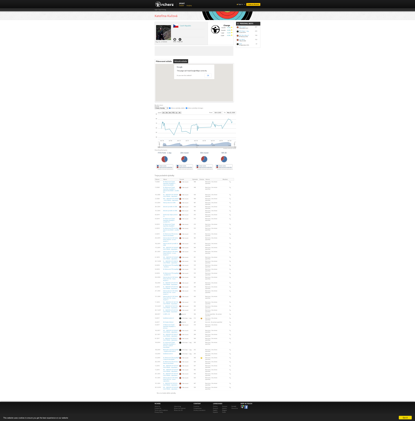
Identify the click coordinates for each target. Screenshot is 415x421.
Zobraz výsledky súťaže (178, 108)
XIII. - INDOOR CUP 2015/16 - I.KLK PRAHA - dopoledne (171, 366)
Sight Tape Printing (160, 9)
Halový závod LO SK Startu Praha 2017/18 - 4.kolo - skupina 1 (170, 298)
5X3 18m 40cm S (244, 35)
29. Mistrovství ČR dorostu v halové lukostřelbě (171, 234)
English (215, 410)
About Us (157, 406)
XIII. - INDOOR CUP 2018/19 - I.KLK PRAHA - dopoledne (171, 248)
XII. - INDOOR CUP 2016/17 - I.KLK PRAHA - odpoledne (171, 335)
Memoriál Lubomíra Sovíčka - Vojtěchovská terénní (171, 350)
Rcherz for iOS (178, 410)
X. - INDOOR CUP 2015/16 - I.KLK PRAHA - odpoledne (170, 384)
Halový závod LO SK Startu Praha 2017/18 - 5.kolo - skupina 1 (170, 292)
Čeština (215, 406)
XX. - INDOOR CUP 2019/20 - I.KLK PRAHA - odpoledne (171, 195)
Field (240, 44)
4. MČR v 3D (166, 314)
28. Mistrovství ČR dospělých (171, 269)
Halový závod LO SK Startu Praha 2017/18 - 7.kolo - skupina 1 (170, 278)
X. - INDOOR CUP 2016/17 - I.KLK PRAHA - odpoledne (170, 339)
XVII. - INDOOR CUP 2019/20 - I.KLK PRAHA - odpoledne (171, 199)
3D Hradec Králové (168, 322)
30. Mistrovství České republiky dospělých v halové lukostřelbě (169, 183)
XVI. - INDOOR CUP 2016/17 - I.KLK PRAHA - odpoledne (171, 331)
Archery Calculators (199, 410)
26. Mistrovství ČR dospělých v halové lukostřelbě (171, 358)
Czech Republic (185, 26)
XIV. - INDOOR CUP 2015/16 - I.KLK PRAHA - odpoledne (171, 370)
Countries (196, 406)
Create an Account (253, 4)
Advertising (177, 406)
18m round (242, 27)
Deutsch (215, 408)
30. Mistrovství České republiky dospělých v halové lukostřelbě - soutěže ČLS (171, 190)
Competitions (198, 408)
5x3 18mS (242, 39)
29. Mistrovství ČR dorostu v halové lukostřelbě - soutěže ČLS (171, 230)
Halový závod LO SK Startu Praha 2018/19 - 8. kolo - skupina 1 (170, 239)
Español (215, 412)
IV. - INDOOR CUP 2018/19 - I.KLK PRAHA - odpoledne (170, 262)
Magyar (224, 410)
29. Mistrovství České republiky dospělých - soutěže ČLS (169, 220)
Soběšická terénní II (168, 318)
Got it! (405, 417)
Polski (224, 412)
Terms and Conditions (161, 410)
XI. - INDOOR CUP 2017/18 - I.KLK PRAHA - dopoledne (170, 283)
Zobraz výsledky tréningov (195, 108)
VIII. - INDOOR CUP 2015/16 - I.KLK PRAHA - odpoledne (171, 388)
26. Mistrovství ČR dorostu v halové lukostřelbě (171, 362)
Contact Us (158, 408)
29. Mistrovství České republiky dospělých (169, 225)
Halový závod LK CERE (169, 202)
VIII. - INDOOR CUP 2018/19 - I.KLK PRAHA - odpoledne (171, 258)
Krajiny (189, 5)
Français (224, 406)
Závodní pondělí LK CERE (170, 206)
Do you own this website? (184, 75)
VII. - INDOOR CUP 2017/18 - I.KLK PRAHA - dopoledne (171, 302)
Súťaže (181, 5)
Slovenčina (234, 408)
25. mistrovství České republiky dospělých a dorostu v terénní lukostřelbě (169, 345)
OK (208, 75)
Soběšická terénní (168, 353)
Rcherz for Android (179, 408)
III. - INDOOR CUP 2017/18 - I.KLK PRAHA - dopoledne (170, 310)
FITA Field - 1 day (244, 31)
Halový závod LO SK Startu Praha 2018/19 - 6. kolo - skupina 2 (170, 253)
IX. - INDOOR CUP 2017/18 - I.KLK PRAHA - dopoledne (170, 287)
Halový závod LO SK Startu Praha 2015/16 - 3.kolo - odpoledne (170, 379)
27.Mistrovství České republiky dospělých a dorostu (169, 326)
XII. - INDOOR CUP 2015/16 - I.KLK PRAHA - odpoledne (171, 374)
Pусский (233, 406)
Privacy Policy (159, 412)
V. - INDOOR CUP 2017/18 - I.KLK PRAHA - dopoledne (170, 306)
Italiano (224, 408)
